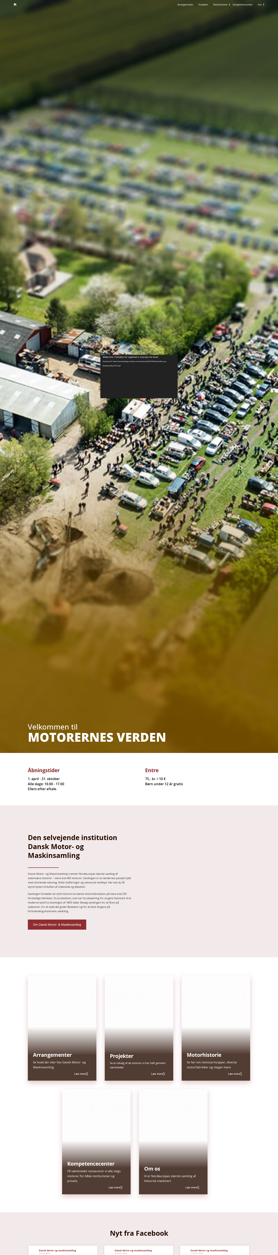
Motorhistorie (220, 4)
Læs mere (80, 1074)
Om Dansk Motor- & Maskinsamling (57, 924)
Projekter (203, 4)
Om (260, 4)
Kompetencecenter (243, 4)
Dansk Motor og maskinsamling (57, 1250)
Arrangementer (185, 4)
